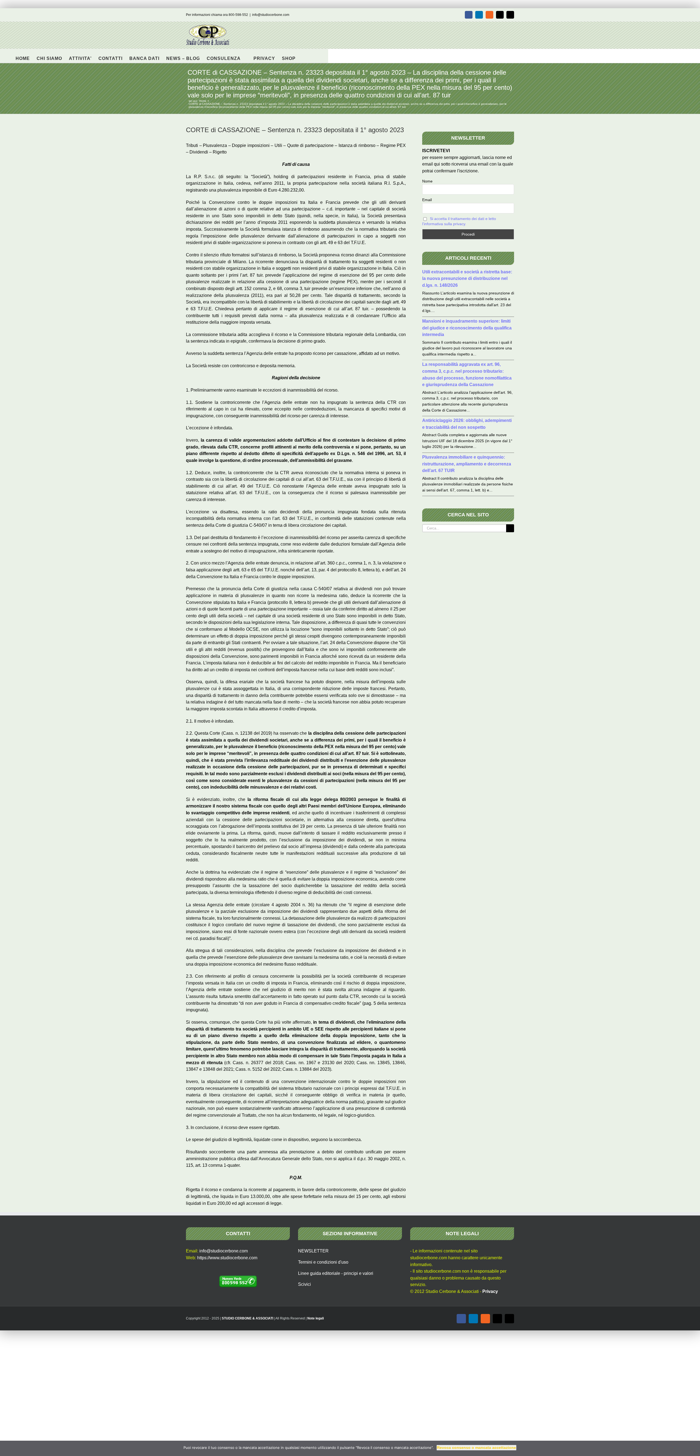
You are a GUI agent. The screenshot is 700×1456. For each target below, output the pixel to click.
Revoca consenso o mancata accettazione (476, 1447)
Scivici (304, 1284)
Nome (427, 181)
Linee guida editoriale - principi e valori (335, 1273)
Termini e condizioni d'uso (323, 1262)
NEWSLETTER (313, 1251)
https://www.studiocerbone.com (227, 1257)
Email (427, 200)
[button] (304, 56)
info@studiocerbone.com (270, 15)
